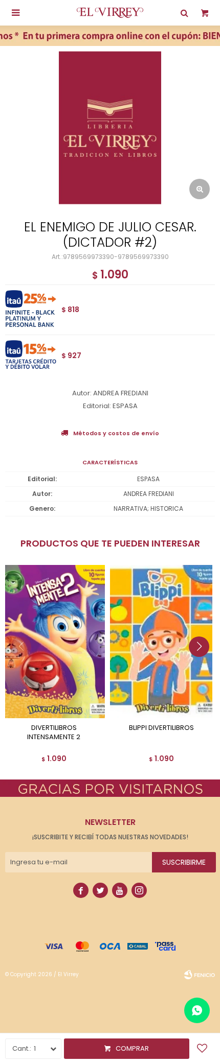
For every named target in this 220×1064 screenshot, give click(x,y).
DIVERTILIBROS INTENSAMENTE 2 (53, 732)
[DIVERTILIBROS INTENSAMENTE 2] (54, 641)
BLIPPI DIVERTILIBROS (161, 727)
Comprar (132, 1048)
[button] (203, 667)
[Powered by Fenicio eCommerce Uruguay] (199, 974)
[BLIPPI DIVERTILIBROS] (161, 641)
